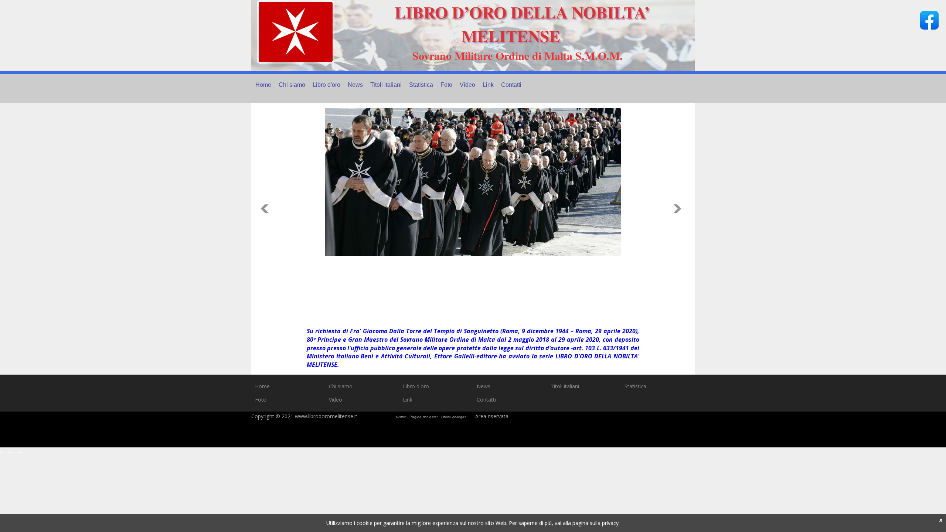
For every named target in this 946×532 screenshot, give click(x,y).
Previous (266, 208)
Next (679, 208)
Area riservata (491, 416)
